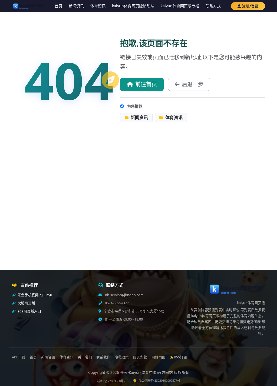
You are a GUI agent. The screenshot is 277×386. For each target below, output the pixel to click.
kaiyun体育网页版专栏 (180, 5)
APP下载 (18, 357)
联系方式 (213, 5)
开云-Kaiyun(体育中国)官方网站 (147, 372)
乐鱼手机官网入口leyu (34, 295)
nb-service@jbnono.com (124, 295)
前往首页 (146, 84)
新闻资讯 (76, 5)
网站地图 (158, 357)
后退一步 (192, 84)
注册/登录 (250, 6)
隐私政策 (122, 357)
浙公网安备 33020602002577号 (159, 380)
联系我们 (103, 357)
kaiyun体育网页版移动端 (133, 5)
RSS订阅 (180, 357)
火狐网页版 (26, 303)
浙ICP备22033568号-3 (111, 381)
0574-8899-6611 (117, 303)
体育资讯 (97, 5)
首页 (58, 5)
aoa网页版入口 (29, 311)
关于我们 (85, 357)
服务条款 (140, 357)
